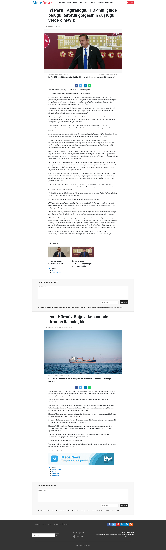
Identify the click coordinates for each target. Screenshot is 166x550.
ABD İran (54, 471)
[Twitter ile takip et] (114, 524)
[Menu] (131, 2)
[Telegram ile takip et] (126, 524)
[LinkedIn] (85, 85)
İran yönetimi (55, 473)
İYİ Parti (54, 270)
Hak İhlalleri (109, 2)
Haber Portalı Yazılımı (84, 545)
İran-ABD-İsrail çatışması (63, 328)
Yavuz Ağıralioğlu (56, 272)
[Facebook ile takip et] (109, 524)
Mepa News (49, 26)
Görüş (69, 2)
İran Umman (55, 475)
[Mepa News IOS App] (79, 536)
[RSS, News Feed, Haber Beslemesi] (131, 524)
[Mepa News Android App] (79, 532)
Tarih (86, 2)
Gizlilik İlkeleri (57, 524)
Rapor (81, 2)
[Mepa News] (42, 2)
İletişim (50, 524)
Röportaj (100, 2)
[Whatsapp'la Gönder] (89, 85)
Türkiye (57, 26)
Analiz (75, 2)
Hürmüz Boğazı (56, 469)
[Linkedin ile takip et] (122, 524)
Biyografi (93, 2)
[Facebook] (76, 85)
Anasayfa (37, 524)
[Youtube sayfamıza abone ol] (118, 524)
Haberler (62, 2)
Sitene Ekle (66, 524)
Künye (44, 524)
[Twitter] (80, 85)
